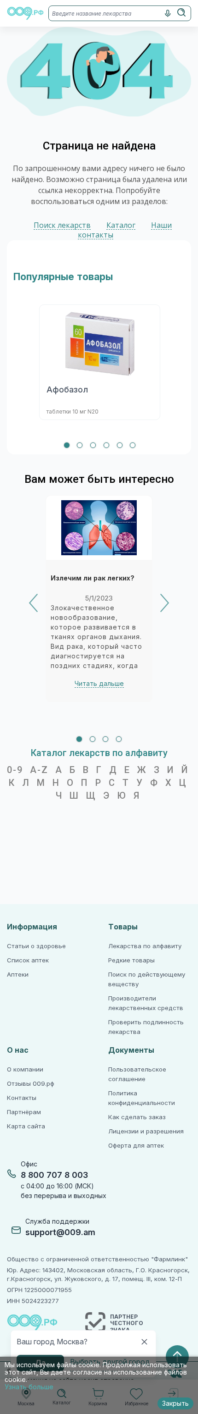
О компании (25, 1069)
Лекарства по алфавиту (144, 946)
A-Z (39, 770)
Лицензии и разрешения (146, 1131)
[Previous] (33, 602)
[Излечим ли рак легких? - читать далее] (99, 528)
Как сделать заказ (137, 1117)
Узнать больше (29, 1387)
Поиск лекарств (62, 225)
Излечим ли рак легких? (92, 578)
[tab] (67, 445)
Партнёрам (24, 1112)
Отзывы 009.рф (30, 1083)
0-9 (15, 770)
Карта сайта (26, 1126)
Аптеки (18, 974)
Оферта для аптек (136, 1145)
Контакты (21, 1097)
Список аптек (28, 960)
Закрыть (175, 1403)
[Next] (165, 602)
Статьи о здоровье (36, 946)
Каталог (120, 225)
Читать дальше (99, 683)
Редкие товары (131, 960)
